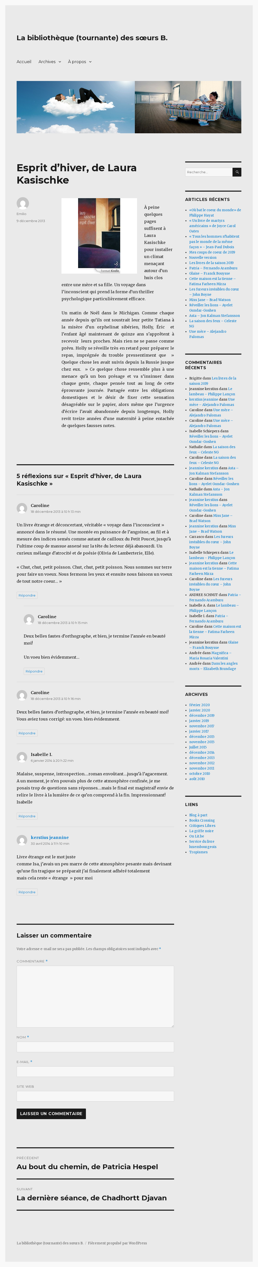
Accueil (24, 61)
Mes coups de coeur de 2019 (212, 252)
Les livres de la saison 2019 (211, 263)
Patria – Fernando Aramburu (213, 268)
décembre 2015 (201, 737)
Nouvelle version (202, 258)
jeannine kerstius (203, 468)
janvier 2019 (199, 721)
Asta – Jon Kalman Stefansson (214, 316)
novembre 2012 (202, 763)
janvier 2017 (199, 731)
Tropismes (198, 852)
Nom (23, 1037)
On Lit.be (196, 836)
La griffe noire (201, 831)
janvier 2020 (199, 710)
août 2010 (197, 779)
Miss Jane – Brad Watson (210, 300)
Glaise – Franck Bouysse (209, 273)
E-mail (25, 1062)
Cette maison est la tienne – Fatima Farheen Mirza (214, 568)
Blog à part (198, 815)
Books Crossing (202, 820)
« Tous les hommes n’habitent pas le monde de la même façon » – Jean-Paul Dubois (214, 241)
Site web (25, 1086)
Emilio (21, 214)
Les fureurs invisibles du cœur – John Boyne (211, 542)
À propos (77, 61)
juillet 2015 (198, 747)
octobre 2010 (199, 774)
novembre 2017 (201, 726)
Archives (47, 61)
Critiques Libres (202, 826)
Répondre (27, 595)
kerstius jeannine (50, 837)
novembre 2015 (201, 742)
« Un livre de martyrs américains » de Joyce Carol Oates (212, 226)
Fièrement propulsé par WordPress (117, 1243)
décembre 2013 (202, 758)
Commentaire (32, 961)
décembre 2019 (201, 715)
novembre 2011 (201, 768)
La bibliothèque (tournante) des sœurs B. (92, 37)
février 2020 (199, 705)
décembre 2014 (202, 752)
